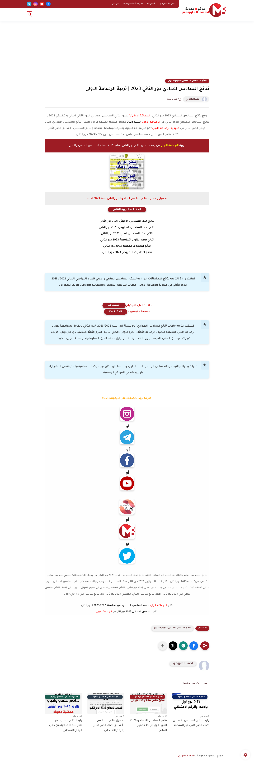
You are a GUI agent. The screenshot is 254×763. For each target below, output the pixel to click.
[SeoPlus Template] (225, 756)
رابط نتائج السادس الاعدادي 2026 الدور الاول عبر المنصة (191, 723)
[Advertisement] (127, 52)
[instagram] (35, 4)
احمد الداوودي (193, 99)
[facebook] (48, 4)
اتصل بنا (151, 4)
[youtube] (42, 4)
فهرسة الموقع (167, 4)
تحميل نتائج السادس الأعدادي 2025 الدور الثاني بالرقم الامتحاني (108, 725)
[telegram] (29, 4)
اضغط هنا (114, 305)
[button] (193, 645)
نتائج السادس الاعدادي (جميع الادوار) (187, 81)
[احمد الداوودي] (204, 10)
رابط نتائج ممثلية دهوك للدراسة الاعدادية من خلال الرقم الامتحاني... (65, 725)
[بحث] (29, 14)
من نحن (115, 4)
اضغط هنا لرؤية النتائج (127, 209)
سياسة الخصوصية (133, 4)
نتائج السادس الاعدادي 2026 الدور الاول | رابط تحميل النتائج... (148, 725)
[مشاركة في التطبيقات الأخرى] (162, 645)
